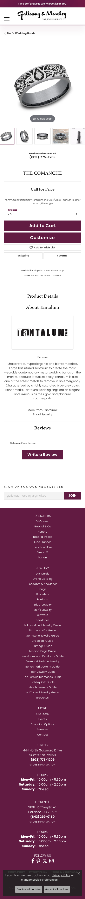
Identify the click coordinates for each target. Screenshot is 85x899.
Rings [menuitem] (42, 589)
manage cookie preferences (39, 879)
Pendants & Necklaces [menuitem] (42, 584)
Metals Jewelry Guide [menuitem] (42, 687)
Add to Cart (42, 226)
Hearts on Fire (42, 547)
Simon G (42, 552)
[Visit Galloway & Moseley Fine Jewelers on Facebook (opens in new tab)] (32, 860)
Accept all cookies (56, 889)
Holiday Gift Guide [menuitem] (42, 682)
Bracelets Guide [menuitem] (42, 641)
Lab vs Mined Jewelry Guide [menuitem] (42, 625)
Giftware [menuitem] (42, 615)
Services (42, 729)
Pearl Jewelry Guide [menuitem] (42, 672)
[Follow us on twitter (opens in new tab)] (44, 860)
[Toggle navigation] (7, 19)
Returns (62, 255)
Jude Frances (42, 542)
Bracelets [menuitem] (42, 594)
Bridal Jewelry (42, 414)
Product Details (42, 295)
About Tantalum (42, 306)
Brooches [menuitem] (42, 697)
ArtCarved (42, 521)
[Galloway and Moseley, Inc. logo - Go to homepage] (42, 15)
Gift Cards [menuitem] (42, 573)
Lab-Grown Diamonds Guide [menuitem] (42, 677)
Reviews (42, 427)
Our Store (42, 714)
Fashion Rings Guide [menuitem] (42, 651)
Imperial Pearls (42, 537)
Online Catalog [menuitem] (43, 579)
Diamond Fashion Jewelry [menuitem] (42, 661)
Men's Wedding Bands (21, 33)
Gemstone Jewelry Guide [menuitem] (42, 635)
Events (42, 719)
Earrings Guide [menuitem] (42, 646)
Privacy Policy (61, 875)
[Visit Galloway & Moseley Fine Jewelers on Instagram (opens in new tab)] (51, 860)
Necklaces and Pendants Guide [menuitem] (43, 656)
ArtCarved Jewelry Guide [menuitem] (42, 692)
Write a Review (42, 454)
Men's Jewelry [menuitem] (43, 610)
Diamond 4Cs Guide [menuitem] (42, 630)
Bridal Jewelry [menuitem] (42, 604)
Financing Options (42, 724)
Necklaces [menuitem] (42, 620)
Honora (42, 531)
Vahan (42, 557)
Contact (42, 734)
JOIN (72, 495)
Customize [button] (42, 238)
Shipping (23, 255)
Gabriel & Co (42, 526)
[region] (42, 85)
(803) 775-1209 (42, 157)
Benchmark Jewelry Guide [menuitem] (42, 666)
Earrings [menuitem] (42, 599)
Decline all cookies (29, 889)
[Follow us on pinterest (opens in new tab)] (38, 860)
